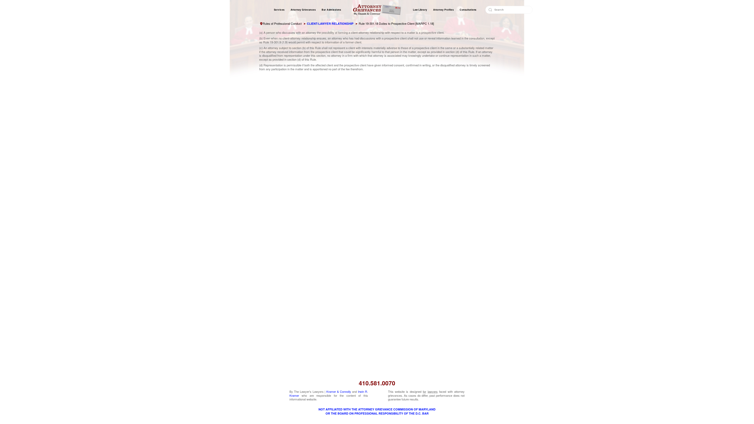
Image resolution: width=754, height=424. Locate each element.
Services (279, 9)
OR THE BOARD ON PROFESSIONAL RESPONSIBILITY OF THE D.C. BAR (377, 413)
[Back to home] (377, 10)
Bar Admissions (331, 9)
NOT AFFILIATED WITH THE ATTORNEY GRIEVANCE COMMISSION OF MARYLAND (377, 409)
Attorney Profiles (443, 9)
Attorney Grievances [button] (303, 9)
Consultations (468, 9)
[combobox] (509, 10)
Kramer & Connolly (338, 391)
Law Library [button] (420, 9)
